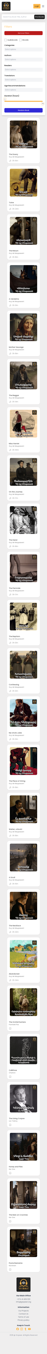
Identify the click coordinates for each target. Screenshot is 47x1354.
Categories (9, 45)
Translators (9, 75)
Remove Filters (23, 33)
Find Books (39, 17)
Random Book (23, 110)
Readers (8, 65)
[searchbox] (24, 49)
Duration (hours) (11, 96)
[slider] (23, 101)
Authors (7, 55)
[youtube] (29, 1329)
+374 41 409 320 (23, 1299)
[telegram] (25, 1329)
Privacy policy (23, 1320)
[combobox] (23, 49)
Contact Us (23, 1314)
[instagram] (21, 1329)
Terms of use (23, 1317)
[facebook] (17, 1329)
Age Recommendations (14, 85)
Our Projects (23, 1310)
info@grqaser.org (23, 1302)
